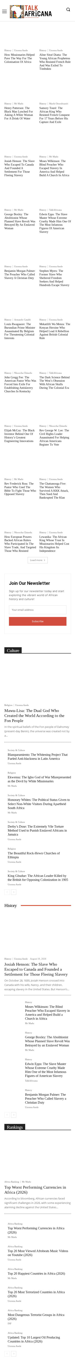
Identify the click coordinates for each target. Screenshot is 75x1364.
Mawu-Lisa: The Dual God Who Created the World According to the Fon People (34, 715)
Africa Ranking (11, 1182)
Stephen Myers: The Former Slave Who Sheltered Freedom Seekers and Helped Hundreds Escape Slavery (54, 277)
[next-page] (13, 892)
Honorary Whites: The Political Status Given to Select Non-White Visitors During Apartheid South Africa (39, 803)
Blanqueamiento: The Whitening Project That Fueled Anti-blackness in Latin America (38, 756)
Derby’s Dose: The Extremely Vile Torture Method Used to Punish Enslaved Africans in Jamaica (37, 830)
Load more (36, 560)
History (7, 50)
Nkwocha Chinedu (23, 373)
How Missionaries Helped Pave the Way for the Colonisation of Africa (19, 58)
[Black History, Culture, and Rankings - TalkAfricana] (30, 11)
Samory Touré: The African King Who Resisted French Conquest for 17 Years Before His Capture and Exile (54, 115)
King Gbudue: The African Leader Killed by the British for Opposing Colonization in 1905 (38, 877)
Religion (8, 705)
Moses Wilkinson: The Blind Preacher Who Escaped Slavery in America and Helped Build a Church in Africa (54, 168)
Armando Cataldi (22, 319)
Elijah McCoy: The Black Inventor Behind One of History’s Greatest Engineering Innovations (19, 435)
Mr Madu (18, 103)
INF (9, 1323)
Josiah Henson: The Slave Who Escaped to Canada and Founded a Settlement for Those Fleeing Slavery (19, 168)
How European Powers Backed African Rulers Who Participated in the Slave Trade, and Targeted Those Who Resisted (20, 543)
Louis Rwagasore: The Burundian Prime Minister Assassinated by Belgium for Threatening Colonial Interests (19, 331)
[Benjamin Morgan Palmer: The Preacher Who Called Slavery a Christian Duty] (20, 251)
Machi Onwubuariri (58, 103)
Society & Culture (16, 750)
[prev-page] (7, 892)
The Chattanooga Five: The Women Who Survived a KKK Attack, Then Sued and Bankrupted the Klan (54, 490)
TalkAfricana (55, 210)
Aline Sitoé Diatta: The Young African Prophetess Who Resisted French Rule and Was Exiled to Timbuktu (55, 61)
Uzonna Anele (21, 50)
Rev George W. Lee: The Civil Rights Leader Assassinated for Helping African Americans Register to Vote (54, 437)
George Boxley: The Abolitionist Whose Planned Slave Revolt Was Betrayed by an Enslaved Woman (19, 221)
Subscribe (38, 621)
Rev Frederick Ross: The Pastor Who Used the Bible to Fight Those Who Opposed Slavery (20, 489)
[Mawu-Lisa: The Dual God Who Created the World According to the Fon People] (37, 679)
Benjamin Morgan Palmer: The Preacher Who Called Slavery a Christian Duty (20, 274)
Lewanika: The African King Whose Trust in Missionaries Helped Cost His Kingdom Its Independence (54, 543)
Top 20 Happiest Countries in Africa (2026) (36, 1273)
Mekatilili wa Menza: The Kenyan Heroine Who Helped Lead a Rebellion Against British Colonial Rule (54, 331)
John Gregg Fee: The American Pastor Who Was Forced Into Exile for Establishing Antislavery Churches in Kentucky (20, 384)
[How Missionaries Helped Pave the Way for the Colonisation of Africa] (20, 35)
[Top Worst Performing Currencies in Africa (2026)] (37, 1156)
